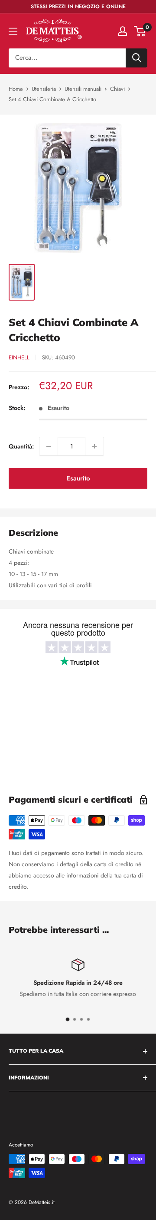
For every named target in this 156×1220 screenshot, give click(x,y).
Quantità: (21, 446)
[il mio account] (122, 31)
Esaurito (78, 478)
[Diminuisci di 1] (48, 446)
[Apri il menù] (13, 31)
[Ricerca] (136, 57)
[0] (140, 31)
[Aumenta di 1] (94, 446)
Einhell (19, 357)
